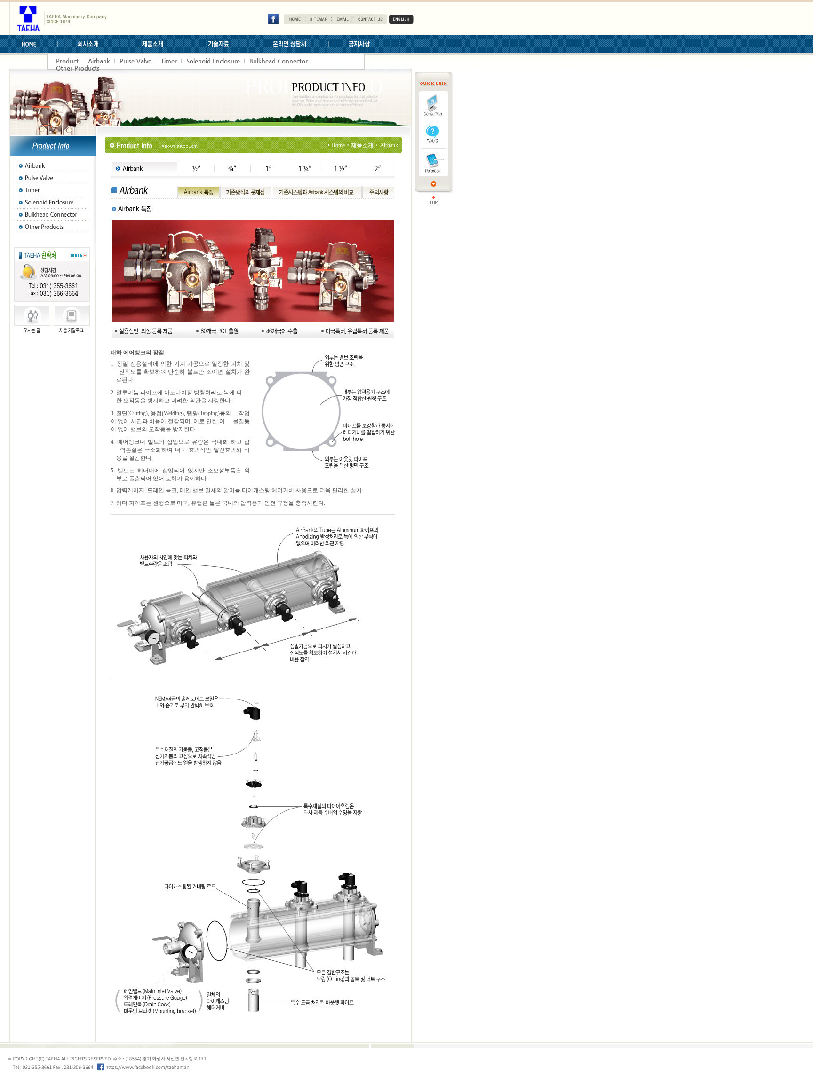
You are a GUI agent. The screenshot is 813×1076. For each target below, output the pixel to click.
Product (67, 60)
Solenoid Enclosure (213, 60)
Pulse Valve (135, 60)
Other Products (78, 67)
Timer (169, 60)
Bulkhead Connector (278, 60)
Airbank (99, 60)
